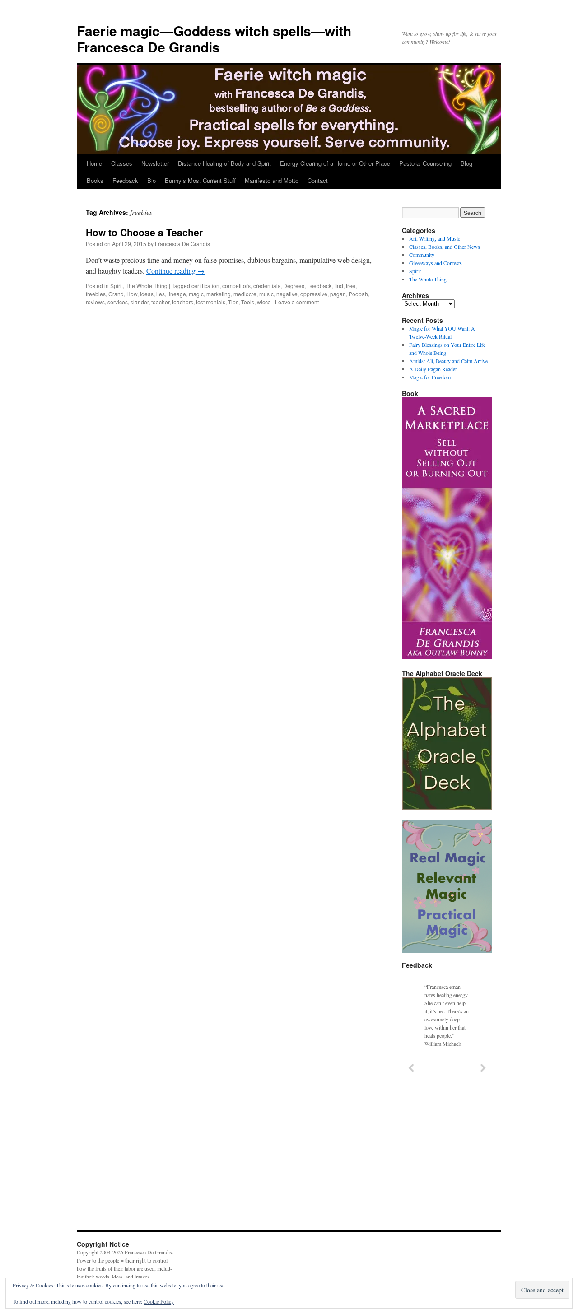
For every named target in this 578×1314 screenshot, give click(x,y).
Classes (121, 163)
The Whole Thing (147, 285)
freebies (96, 294)
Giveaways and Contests (435, 262)
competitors (236, 285)
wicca (264, 302)
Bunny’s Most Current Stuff (200, 180)
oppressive (313, 294)
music (266, 294)
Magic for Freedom (430, 377)
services (117, 302)
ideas (147, 294)
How (131, 294)
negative (287, 294)
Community (421, 254)
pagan (338, 294)
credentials (266, 285)
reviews (95, 302)
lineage (177, 294)
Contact (318, 180)
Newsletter (155, 163)
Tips (233, 302)
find (338, 285)
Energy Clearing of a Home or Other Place (335, 163)
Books (95, 180)
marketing (218, 294)
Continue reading (175, 270)
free (350, 285)
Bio (151, 180)
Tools (247, 302)
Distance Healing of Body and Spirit (224, 163)
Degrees (293, 285)
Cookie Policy (159, 1301)
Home (94, 163)
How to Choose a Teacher (144, 232)
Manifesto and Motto (271, 180)
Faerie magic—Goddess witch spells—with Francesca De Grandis (214, 38)
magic (196, 294)
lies (160, 294)
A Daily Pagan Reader (433, 369)
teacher (160, 302)
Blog (466, 163)
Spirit (116, 285)
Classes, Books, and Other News (444, 246)
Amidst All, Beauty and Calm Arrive (448, 360)
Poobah (358, 294)
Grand (116, 294)
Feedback (125, 180)
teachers (182, 302)
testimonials (210, 302)
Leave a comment (297, 302)
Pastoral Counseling (425, 163)
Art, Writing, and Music (434, 238)
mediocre (244, 294)
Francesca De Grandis (182, 243)
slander (140, 302)
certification (205, 285)
